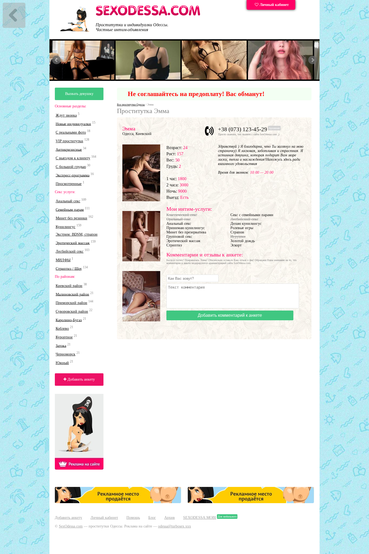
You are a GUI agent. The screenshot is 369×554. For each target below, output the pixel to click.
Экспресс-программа (72, 175)
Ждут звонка (66, 115)
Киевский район (69, 286)
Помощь (133, 518)
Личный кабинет (274, 5)
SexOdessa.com (71, 526)
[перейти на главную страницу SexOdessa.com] (148, 15)
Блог (152, 518)
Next (312, 60)
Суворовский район (72, 311)
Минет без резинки (71, 218)
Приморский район (71, 303)
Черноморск (65, 354)
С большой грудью (71, 167)
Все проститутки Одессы (131, 104)
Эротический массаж (73, 243)
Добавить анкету (80, 379)
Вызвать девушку (79, 94)
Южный (62, 363)
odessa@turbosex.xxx (174, 526)
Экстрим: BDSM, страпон (77, 234)
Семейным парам (70, 209)
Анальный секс (68, 201)
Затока (61, 346)
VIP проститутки (69, 141)
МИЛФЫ (63, 260)
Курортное (64, 337)
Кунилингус (65, 227)
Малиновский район (72, 294)
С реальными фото (71, 132)
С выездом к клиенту (73, 158)
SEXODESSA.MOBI (199, 518)
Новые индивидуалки (73, 124)
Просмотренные (69, 184)
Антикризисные (69, 149)
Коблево (62, 329)
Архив (169, 518)
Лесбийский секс (69, 251)
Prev (56, 60)
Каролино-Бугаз (69, 320)
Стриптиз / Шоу (69, 268)
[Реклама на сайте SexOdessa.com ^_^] (118, 502)
